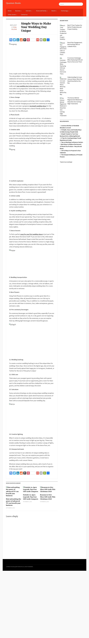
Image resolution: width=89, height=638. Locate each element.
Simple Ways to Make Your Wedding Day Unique (36, 27)
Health (53, 11)
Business (18, 11)
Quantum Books (13, 3)
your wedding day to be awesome (28, 86)
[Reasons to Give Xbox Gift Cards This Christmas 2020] (48, 490)
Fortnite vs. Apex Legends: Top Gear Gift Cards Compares (30, 497)
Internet (28, 11)
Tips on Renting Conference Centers (72, 142)
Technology (64, 11)
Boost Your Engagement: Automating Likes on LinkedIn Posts (74, 44)
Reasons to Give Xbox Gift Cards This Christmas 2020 (47, 497)
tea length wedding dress (37, 106)
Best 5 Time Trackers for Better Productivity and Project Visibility (74, 27)
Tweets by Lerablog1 (66, 162)
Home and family (41, 11)
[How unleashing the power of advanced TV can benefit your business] (13, 492)
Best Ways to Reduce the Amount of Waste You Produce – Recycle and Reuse (71, 146)
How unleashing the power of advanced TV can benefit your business (13, 502)
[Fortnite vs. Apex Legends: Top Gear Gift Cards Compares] (31, 490)
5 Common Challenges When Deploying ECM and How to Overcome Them (74, 60)
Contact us (24, 14)
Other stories (12, 14)
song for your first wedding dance (31, 234)
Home (9, 11)
